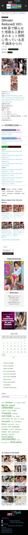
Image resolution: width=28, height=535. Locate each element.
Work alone (9, 102)
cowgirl (14, 410)
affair (3, 402)
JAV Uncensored (7, 374)
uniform (18, 439)
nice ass (17, 424)
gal (18, 419)
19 (11, 349)
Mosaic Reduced (5, 12)
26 (11, 352)
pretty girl (16, 427)
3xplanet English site (15, 520)
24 (3, 352)
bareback (19, 402)
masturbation (18, 421)
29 (21, 352)
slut (9, 432)
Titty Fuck (11, 434)
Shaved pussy (18, 429)
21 (18, 349)
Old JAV (5, 379)
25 (7, 352)
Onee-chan (4, 427)
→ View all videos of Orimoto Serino (11, 239)
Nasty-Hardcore (10, 99)
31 (3, 355)
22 (21, 349)
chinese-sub (17, 408)
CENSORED (7, 408)
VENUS (10, 52)
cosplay (9, 410)
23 (24, 349)
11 (7, 346)
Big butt (23, 402)
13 (14, 346)
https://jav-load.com (7, 529)
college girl (4, 410)
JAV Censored (6, 371)
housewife (21, 97)
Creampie (8, 97)
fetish (15, 419)
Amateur (9, 402)
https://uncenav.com (7, 532)
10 (3, 346)
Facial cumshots (6, 419)
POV (9, 427)
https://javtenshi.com (7, 530)
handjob (22, 419)
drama (18, 416)
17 (3, 349)
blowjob (12, 405)
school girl (11, 429)
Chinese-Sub (6, 366)
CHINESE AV (6, 363)
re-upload (5, 429)
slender (17, 99)
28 (18, 352)
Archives (4, 393)
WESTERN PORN (7, 387)
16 (24, 346)
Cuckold (14, 413)
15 (21, 346)
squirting (4, 434)
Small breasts (15, 432)
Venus (23, 193)
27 (14, 352)
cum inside (15, 97)
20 (14, 349)
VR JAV (5, 385)
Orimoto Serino (13, 49)
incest (12, 421)
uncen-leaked (10, 193)
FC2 (12, 419)
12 (11, 346)
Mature (3, 99)
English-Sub (6, 368)
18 (7, 349)
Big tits (5, 405)
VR (8, 442)
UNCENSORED (9, 95)
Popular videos (7, 382)
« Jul (13, 357)
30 (24, 352)
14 (18, 346)
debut (14, 416)
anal (15, 402)
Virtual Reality (4, 442)
